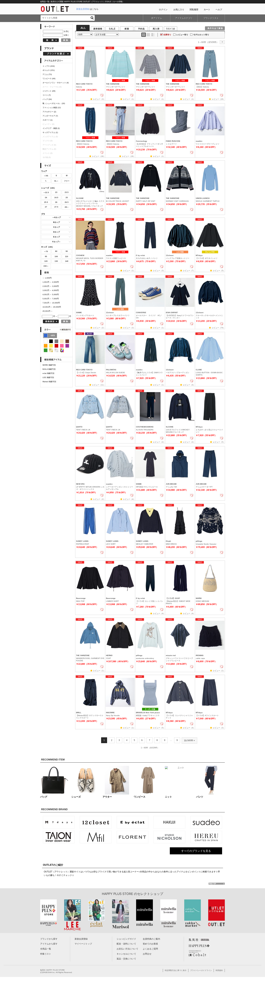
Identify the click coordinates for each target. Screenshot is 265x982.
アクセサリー (49, 112)
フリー (66, 181)
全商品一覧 (45, 949)
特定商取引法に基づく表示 (175, 970)
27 (46, 207)
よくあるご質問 (150, 949)
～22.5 (46, 192)
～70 (46, 251)
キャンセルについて (126, 954)
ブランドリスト (211, 18)
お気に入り (178, 9)
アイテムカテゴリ (184, 18)
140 (66, 261)
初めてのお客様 (150, 944)
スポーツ (47, 120)
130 (56, 261)
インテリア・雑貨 (51, 128)
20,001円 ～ (48, 311)
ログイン (163, 9)
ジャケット (49, 91)
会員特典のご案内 (151, 939)
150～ (45, 266)
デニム (47, 74)
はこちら (87, 9)
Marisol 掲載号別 (49, 382)
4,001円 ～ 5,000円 (51, 294)
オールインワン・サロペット (56, 83)
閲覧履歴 (194, 9)
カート (207, 9)
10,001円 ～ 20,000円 (52, 307)
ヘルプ (219, 9)
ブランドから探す (49, 939)
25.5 (46, 202)
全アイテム (156, 18)
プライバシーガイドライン (201, 970)
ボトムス (49, 70)
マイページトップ (83, 944)
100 (56, 256)
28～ (67, 207)
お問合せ (147, 954)
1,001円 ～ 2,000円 (51, 282)
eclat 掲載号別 (48, 373)
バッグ (47, 99)
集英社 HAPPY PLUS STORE (52, 970)
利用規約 (219, 970)
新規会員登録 (81, 939)
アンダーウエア (50, 116)
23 (56, 192)
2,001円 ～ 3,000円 (51, 286)
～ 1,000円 (47, 278)
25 (67, 197)
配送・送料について (126, 944)
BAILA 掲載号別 (49, 369)
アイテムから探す (49, 944)
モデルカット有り (201, 35)
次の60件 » (189, 740)
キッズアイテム (50, 132)
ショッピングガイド (126, 939)
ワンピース (49, 79)
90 (67, 251)
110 (66, 256)
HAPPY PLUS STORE (117, 894)
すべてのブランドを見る (196, 850)
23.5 (67, 192)
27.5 (56, 207)
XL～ (56, 181)
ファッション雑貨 (52, 108)
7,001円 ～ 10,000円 (51, 303)
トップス (49, 66)
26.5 (67, 202)
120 (46, 261)
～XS (46, 176)
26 (56, 202)
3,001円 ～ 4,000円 (51, 290)
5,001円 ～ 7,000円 (51, 299)
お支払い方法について (127, 949)
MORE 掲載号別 (49, 365)
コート (47, 95)
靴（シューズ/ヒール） (54, 103)
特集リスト (45, 954)
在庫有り (167, 35)
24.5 (56, 197)
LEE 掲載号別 (48, 377)
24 (46, 197)
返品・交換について (126, 958)
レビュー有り (182, 35)
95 (46, 256)
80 (56, 251)
